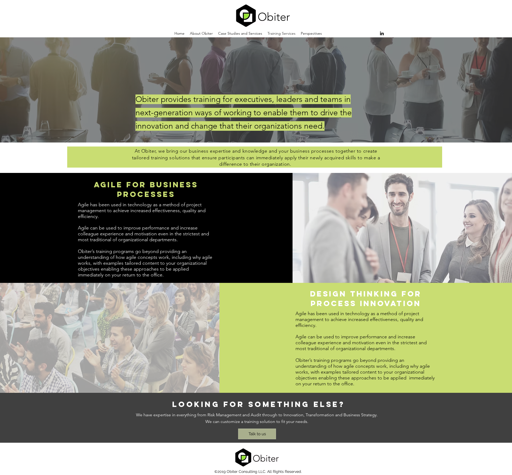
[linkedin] (382, 33)
